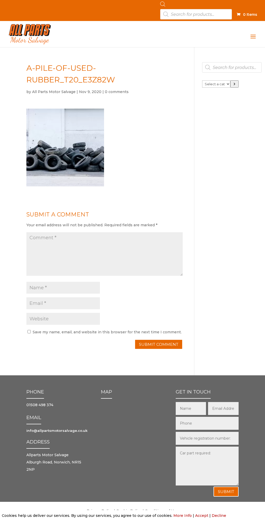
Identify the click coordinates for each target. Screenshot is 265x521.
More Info (182, 515)
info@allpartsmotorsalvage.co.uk (56, 430)
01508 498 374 (39, 405)
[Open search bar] (196, 5)
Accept (201, 515)
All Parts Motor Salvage (54, 91)
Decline (219, 515)
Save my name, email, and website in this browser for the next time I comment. (107, 332)
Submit (226, 491)
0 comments (117, 91)
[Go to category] (234, 84)
